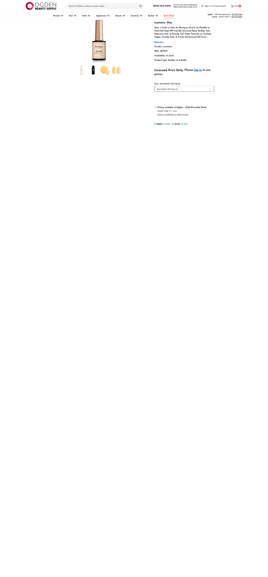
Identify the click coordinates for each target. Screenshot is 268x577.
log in (198, 70)
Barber (151, 15)
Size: (167, 83)
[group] (81, 70)
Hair (71, 15)
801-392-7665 (237, 14)
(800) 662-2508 (162, 5)
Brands (56, 15)
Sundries (135, 15)
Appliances (101, 15)
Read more (158, 42)
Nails (84, 15)
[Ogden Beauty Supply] (41, 6)
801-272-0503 (236, 17)
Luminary (167, 46)
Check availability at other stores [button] (172, 114)
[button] (91, 57)
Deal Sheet (169, 15)
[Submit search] (140, 6)
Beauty (118, 15)
